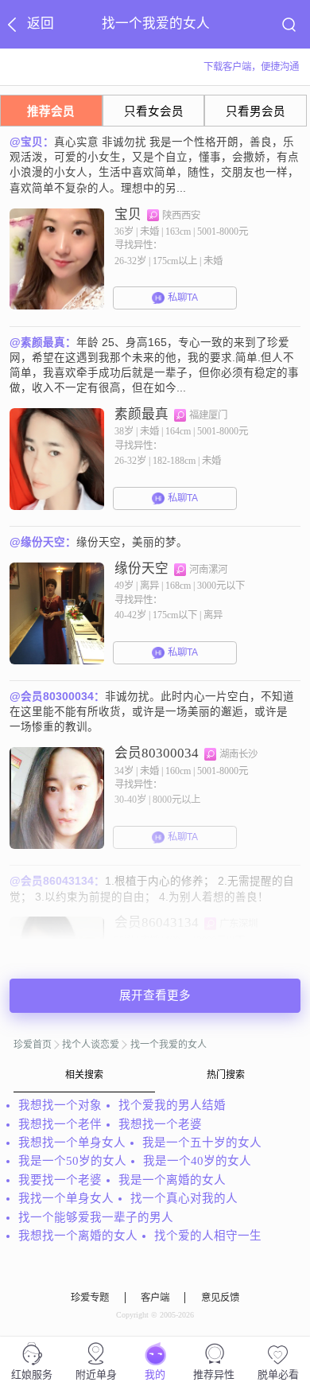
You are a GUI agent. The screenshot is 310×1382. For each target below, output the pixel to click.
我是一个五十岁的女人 (202, 1142)
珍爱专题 (90, 1297)
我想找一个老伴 (60, 1124)
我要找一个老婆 (60, 1180)
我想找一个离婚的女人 (78, 1235)
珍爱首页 (33, 1044)
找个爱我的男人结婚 (172, 1105)
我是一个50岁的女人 (72, 1160)
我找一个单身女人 (66, 1198)
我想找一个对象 (60, 1105)
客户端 (155, 1297)
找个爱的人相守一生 (208, 1235)
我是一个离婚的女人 (172, 1180)
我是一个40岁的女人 (197, 1160)
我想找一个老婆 (160, 1124)
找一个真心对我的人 (184, 1198)
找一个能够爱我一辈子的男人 (95, 1217)
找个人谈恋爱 (90, 1044)
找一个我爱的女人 (168, 1044)
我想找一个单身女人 (72, 1142)
